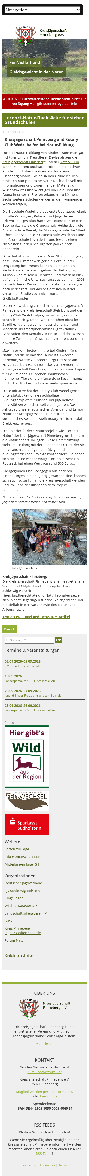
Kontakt (63, 1165)
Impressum (28, 1165)
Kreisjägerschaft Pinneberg (24, 162)
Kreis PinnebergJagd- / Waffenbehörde (23, 930)
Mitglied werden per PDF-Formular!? (44, 1091)
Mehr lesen (45, 1043)
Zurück (9, 629)
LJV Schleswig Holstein (22, 890)
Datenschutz (47, 1165)
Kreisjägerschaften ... (21, 955)
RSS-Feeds (44, 1153)
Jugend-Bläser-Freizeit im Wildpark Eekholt (33, 696)
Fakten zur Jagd (17, 849)
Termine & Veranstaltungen (32, 650)
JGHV (8, 920)
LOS (59, 640)
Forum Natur (15, 940)
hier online (48, 1096)
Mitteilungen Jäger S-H (23, 864)
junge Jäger (14, 898)
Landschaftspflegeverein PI (26, 913)
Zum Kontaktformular (45, 1072)
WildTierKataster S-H (21, 905)
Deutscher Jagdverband (23, 883)
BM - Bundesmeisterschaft (22, 666)
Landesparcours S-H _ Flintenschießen (30, 681)
